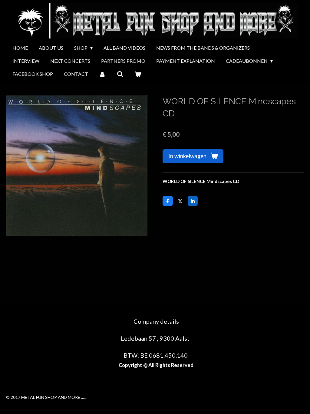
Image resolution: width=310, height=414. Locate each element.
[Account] (102, 74)
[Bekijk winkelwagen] (137, 74)
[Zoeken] (120, 74)
